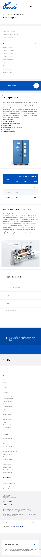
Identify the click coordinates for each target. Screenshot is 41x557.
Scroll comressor (7, 40)
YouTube (5, 387)
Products (9, 14)
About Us (5, 379)
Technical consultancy (8, 441)
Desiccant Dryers (7, 56)
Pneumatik (6, 375)
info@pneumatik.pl (8, 501)
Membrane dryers (8, 59)
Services (5, 434)
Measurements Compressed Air (10, 451)
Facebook (5, 384)
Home (4, 14)
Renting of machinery (8, 472)
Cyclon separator (7, 69)
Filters (4, 62)
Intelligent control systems (9, 483)
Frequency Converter (8, 488)
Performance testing (7, 438)
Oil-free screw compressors (10, 34)
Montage (5, 448)
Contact (5, 382)
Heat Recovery (6, 486)
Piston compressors (8, 37)
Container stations (7, 464)
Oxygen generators (8, 47)
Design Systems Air (7, 454)
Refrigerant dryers (8, 53)
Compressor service (7, 459)
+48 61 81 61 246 (8, 504)
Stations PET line (7, 467)
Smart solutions (7, 477)
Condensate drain (8, 65)
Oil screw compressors (9, 31)
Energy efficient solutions (9, 480)
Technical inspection (7, 446)
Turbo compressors (8, 44)
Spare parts (5, 462)
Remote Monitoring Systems (9, 469)
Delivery (5, 443)
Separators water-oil (8, 72)
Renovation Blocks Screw (9, 456)
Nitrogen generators (8, 50)
